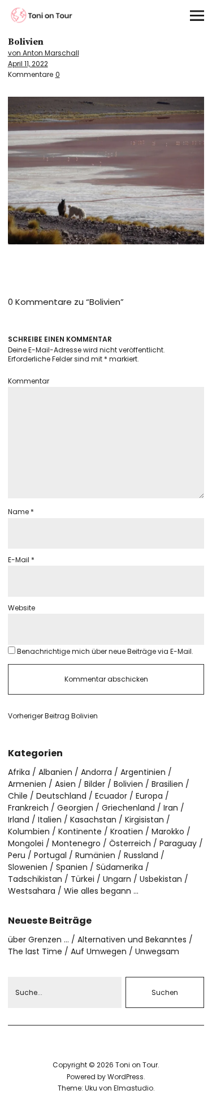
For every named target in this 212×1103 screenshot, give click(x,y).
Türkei (82, 879)
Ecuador (111, 796)
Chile (18, 796)
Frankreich (28, 807)
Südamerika (119, 867)
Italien (50, 819)
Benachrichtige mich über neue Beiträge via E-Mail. (105, 651)
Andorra (96, 772)
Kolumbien (29, 831)
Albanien (55, 772)
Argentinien (143, 772)
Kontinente (80, 831)
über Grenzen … (38, 939)
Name (21, 511)
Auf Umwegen (99, 951)
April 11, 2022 (28, 63)
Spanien (72, 867)
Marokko (168, 831)
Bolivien (53, 716)
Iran (170, 807)
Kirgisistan (144, 819)
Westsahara (31, 891)
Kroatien (126, 831)
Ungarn (117, 879)
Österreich (130, 843)
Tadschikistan (35, 879)
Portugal (50, 855)
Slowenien (27, 867)
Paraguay (178, 843)
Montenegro (76, 843)
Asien (65, 784)
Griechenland (128, 807)
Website (21, 608)
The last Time (35, 951)
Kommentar (28, 381)
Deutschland (61, 796)
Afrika (19, 772)
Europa (149, 796)
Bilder (94, 784)
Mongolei (26, 843)
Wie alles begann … (101, 891)
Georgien (75, 807)
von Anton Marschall (43, 53)
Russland (141, 855)
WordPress (125, 1077)
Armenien (27, 784)
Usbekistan (161, 879)
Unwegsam (157, 951)
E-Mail (21, 560)
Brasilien (167, 784)
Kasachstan (93, 819)
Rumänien (95, 855)
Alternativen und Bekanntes (132, 939)
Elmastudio (133, 1088)
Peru (16, 855)
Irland (18, 819)
